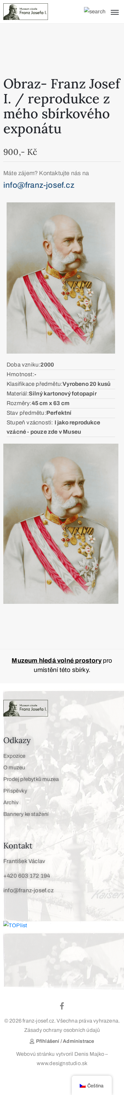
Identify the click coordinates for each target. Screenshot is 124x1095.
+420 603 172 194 (26, 876)
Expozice (14, 756)
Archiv (11, 802)
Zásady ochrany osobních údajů (62, 1030)
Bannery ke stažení (26, 814)
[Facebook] (62, 1006)
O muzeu (14, 767)
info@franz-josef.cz (28, 890)
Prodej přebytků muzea (31, 779)
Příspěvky (15, 791)
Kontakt (17, 845)
